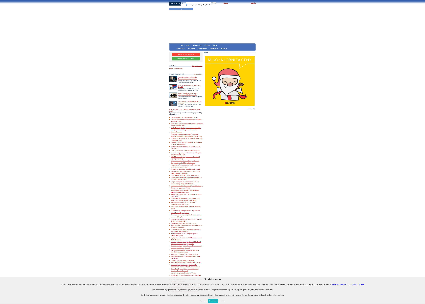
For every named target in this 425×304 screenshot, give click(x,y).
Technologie (214, 48)
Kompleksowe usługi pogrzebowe (180, 213)
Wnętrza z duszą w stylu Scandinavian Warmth (183, 273)
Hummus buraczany (176, 132)
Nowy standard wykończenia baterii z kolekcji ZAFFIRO (186, 262)
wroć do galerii (251, 108)
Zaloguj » (253, 3)
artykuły (202, 5)
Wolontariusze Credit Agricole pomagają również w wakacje (187, 186)
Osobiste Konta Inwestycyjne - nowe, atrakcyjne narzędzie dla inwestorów (188, 94)
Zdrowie (224, 48)
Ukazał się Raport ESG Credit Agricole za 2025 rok (184, 117)
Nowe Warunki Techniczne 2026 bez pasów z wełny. (185, 175)
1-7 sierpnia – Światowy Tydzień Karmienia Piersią (184, 254)
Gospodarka (197, 45)
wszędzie (195, 5)
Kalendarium (173, 66)
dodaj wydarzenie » (197, 66)
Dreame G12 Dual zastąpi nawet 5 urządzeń (182, 260)
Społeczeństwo (202, 48)
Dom (181, 45)
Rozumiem (213, 301)
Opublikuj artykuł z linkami (186, 58)
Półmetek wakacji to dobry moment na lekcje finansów (185, 210)
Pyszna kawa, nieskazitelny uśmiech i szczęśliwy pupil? (185, 169)
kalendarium (209, 5)
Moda (215, 45)
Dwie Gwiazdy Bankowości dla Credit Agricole (183, 223)
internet (189, 5)
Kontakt (226, 3)
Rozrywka (191, 48)
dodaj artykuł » (198, 74)
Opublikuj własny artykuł (186, 54)
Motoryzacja (181, 48)
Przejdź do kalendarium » (176, 68)
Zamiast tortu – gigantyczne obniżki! (180, 188)
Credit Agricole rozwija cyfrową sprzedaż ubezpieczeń (185, 150)
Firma (188, 45)
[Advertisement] (212, 26)
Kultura (207, 45)
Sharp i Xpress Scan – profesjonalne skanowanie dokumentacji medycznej (187, 78)
